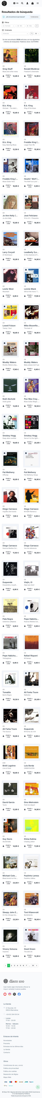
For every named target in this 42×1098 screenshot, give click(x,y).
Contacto (6, 1052)
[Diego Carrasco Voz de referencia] (31, 532)
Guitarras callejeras (9, 621)
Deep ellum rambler (9, 438)
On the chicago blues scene (10, 915)
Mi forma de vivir (30, 731)
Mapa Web (7, 1077)
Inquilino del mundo (9, 511)
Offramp (5, 475)
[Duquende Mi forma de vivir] (31, 715)
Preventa (6, 1043)
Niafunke (27, 695)
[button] (16, 3)
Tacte (5, 805)
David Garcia (8, 802)
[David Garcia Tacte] (10, 788)
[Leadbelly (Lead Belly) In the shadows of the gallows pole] (31, 238)
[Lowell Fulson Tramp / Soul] (10, 312)
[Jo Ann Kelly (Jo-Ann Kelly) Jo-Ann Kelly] (10, 202)
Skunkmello (7, 841)
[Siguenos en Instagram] (9, 994)
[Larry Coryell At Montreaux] (10, 238)
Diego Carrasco (10, 509)
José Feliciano (30, 215)
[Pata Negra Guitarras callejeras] (10, 605)
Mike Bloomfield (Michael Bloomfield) (31, 325)
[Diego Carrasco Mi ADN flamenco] (31, 495)
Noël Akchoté (9, 399)
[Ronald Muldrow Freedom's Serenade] (31, 55)
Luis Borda (29, 766)
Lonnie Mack (30, 289)
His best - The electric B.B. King (10, 108)
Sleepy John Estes (10, 912)
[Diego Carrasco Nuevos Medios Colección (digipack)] (10, 532)
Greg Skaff (7, 69)
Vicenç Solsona (10, 949)
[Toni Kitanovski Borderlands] (31, 898)
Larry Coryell (9, 252)
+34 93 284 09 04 (12, 1014)
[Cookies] (38, 1087)
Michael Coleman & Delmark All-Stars (10, 876)
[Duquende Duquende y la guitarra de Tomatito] (10, 568)
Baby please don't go (31, 365)
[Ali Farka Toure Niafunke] (31, 678)
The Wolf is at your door (31, 181)
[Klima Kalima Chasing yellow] (31, 825)
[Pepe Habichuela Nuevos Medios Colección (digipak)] (31, 605)
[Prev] (5, 965)
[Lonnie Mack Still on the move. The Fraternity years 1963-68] (31, 275)
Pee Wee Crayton (31, 399)
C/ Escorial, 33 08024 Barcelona (12, 1009)
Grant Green (29, 949)
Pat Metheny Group (31, 475)
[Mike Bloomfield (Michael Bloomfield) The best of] (31, 312)
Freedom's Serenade (31, 71)
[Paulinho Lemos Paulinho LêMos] (31, 862)
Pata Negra (8, 619)
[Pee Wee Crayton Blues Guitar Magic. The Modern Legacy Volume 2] (31, 385)
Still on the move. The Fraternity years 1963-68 (31, 291)
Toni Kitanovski (31, 912)
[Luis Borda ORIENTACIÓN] (31, 752)
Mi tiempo (27, 658)
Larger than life (29, 145)
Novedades (7, 1040)
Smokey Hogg (9, 435)
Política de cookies (10, 1071)
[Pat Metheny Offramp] (10, 458)
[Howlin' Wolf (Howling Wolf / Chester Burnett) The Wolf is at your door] (31, 165)
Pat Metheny (9, 472)
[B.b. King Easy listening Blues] (10, 128)
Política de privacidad (11, 1068)
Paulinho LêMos (29, 878)
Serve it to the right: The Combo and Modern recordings (31, 438)
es (17, 3)
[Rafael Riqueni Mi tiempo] (31, 642)
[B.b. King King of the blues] (31, 92)
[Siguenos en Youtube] (4, 994)
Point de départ (29, 805)
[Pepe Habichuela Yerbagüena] (10, 642)
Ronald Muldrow (31, 69)
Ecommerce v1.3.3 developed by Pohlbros (26, 1092)
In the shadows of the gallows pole (31, 255)
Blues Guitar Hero (9, 181)
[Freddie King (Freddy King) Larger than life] (31, 128)
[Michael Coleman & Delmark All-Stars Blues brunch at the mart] (10, 862)
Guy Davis (7, 839)
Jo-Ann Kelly (7, 218)
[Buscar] (22, 3)
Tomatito (7, 692)
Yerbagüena (7, 658)
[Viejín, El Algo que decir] (31, 568)
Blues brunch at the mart (10, 878)
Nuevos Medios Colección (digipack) (10, 548)
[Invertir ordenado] (31, 33)
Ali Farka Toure (31, 692)
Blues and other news (10, 71)
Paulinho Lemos (31, 876)
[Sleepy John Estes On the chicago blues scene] (10, 898)
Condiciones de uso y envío (13, 1065)
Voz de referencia (30, 548)
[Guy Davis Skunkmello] (10, 825)
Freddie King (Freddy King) (31, 142)
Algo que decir (29, 585)
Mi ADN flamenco (30, 511)
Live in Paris (7, 768)
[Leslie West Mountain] (10, 275)
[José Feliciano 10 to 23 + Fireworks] (31, 202)
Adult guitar (7, 401)
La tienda (6, 1049)
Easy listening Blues (9, 145)
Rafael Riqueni (31, 656)
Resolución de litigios (10, 1074)
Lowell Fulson (9, 325)
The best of (28, 328)
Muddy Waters (9, 362)
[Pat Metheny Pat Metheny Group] (31, 458)
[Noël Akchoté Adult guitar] (10, 385)
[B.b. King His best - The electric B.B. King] (10, 92)
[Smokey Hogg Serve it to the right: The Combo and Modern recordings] (31, 422)
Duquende (7, 582)
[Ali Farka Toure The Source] (10, 715)
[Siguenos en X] (14, 994)
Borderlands (28, 915)
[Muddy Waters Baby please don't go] (31, 348)
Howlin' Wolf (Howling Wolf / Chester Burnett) (31, 179)
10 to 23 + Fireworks (31, 218)
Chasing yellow (29, 841)
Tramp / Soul (7, 328)
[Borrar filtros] (36, 25)
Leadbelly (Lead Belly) (31, 252)
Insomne (6, 951)
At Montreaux (7, 255)
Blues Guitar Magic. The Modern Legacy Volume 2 (31, 401)
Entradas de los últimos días (13, 1046)
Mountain (6, 291)
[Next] (36, 965)
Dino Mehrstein (31, 802)
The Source (7, 731)
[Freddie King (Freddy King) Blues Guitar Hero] (10, 165)
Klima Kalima (30, 839)
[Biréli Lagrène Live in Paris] (10, 752)
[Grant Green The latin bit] (31, 935)
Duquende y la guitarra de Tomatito (10, 585)
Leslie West (8, 289)
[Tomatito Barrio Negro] (10, 678)
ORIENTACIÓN (29, 768)
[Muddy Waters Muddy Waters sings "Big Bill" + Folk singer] (10, 348)
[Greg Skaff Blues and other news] (10, 55)
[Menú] (37, 3)
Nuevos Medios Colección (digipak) (31, 621)
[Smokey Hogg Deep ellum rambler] (10, 422)
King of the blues (30, 108)
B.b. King (7, 105)
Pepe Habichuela (31, 619)
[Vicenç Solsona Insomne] (10, 935)
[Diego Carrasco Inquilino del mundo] (10, 495)
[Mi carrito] (32, 3)
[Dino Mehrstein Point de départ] (31, 788)
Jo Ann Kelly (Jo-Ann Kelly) (10, 215)
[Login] (27, 3)
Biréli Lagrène (9, 766)
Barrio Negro (7, 695)
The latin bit (28, 951)
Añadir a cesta (8, 76)
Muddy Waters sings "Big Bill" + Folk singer (10, 365)
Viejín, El (28, 582)
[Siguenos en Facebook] (19, 994)
